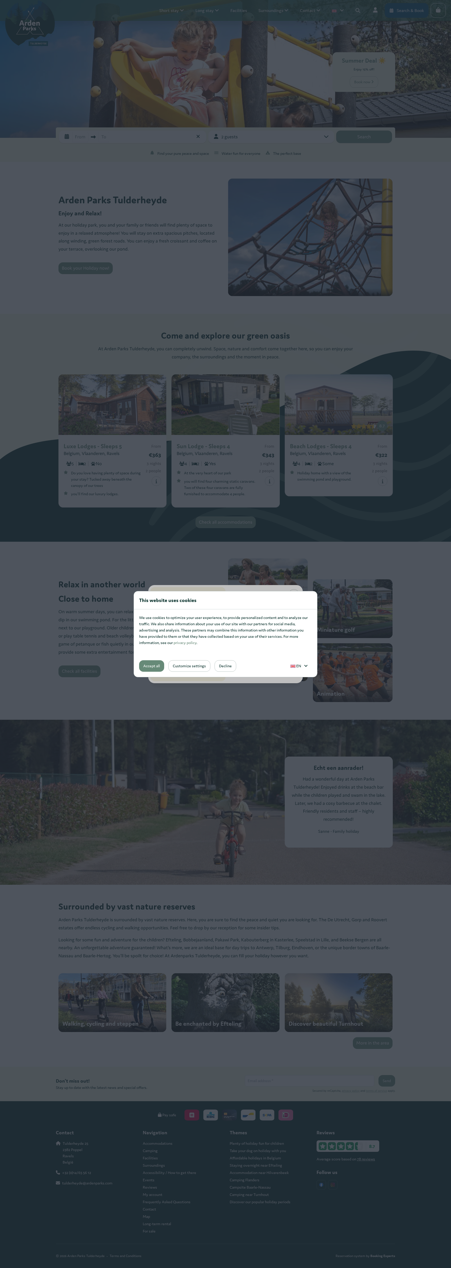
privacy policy (185, 642)
